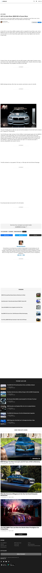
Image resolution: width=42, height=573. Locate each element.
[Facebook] (18, 255)
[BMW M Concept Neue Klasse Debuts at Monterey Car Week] (38, 293)
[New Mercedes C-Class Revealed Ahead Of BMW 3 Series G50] (38, 299)
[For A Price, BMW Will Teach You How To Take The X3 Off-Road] (38, 317)
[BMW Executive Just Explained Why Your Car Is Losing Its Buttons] (3, 406)
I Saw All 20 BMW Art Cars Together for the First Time (12, 307)
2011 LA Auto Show (4, 231)
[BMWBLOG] (21, 558)
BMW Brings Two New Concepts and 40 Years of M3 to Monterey (20, 462)
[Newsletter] (36, 1)
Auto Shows (3, 14)
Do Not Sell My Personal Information (34, 545)
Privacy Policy (16, 545)
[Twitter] (20, 255)
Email (36, 235)
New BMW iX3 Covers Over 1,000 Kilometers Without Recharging (14, 313)
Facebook (7, 235)
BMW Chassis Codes (17, 542)
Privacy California (3, 547)
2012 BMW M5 (11, 231)
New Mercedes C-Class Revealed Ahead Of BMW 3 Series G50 (13, 301)
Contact (29, 542)
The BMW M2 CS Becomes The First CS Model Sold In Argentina (21, 413)
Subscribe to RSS (3, 545)
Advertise (2, 544)
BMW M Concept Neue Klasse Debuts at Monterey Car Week (13, 295)
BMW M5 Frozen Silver (18, 231)
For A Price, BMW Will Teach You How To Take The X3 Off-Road (13, 319)
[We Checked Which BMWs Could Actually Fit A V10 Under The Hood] (3, 399)
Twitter (21, 235)
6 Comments (39, 22)
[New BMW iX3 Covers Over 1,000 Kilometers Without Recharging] (38, 311)
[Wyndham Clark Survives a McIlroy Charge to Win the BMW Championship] (3, 392)
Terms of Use (16, 544)
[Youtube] (6, 562)
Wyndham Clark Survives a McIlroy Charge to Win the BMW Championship (23, 392)
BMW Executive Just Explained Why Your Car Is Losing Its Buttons (21, 406)
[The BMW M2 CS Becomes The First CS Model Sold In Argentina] (3, 413)
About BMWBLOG (4, 542)
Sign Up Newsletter (31, 544)
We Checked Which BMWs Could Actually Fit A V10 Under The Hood (21, 399)
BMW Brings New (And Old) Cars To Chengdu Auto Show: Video (21, 420)
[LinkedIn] (24, 255)
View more (20, 534)
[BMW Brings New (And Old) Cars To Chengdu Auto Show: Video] (3, 420)
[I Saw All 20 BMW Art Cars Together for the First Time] (38, 305)
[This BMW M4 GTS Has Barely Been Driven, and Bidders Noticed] (3, 384)
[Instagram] (22, 255)
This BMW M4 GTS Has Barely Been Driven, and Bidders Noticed (21, 384)
